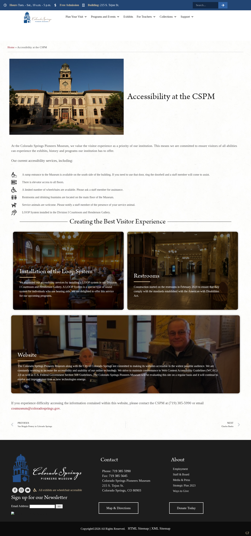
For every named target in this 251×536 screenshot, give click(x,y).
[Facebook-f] (15, 490)
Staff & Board (181, 474)
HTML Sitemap (138, 528)
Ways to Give (181, 491)
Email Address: (20, 506)
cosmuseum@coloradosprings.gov (35, 408)
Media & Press (181, 480)
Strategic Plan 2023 (184, 485)
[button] (76, 17)
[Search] (222, 5)
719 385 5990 (121, 471)
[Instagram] (21, 490)
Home (11, 47)
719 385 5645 (118, 476)
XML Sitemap (160, 528)
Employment (180, 468)
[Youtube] (28, 490)
